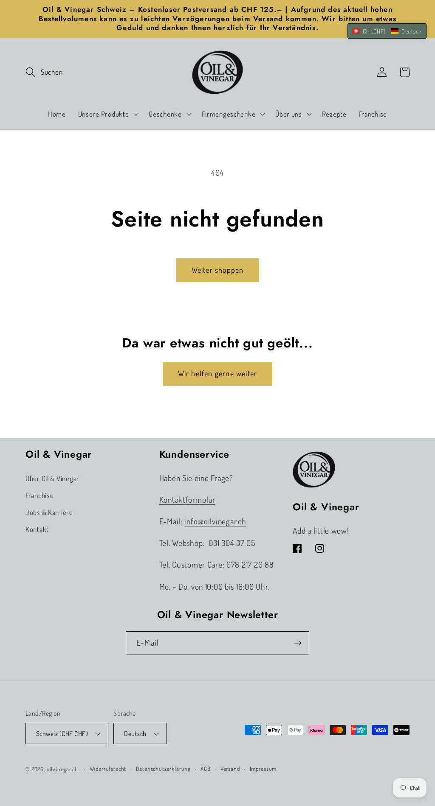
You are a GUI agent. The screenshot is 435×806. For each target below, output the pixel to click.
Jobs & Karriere (49, 512)
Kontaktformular (187, 499)
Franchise (39, 495)
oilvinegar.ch (62, 768)
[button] (43, 72)
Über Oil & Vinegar (52, 478)
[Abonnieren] (297, 643)
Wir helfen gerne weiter (217, 373)
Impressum (263, 768)
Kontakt (37, 529)
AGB (206, 768)
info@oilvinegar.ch (215, 521)
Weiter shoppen (218, 269)
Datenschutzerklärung (163, 768)
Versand (230, 768)
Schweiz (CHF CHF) (62, 733)
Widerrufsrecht (108, 768)
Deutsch (135, 733)
